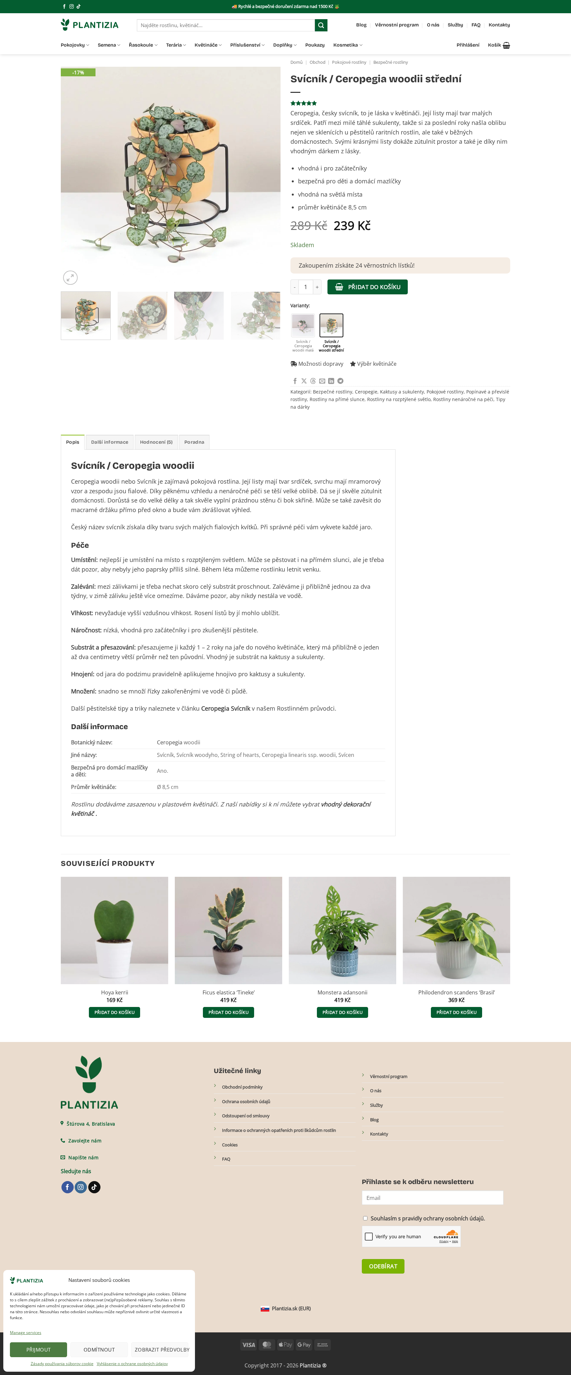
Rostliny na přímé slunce (337, 399)
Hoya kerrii (114, 992)
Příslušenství (245, 45)
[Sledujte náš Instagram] (71, 6)
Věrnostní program (397, 25)
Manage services (25, 1332)
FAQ (476, 25)
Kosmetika (345, 45)
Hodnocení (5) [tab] (156, 442)
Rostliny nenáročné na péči (463, 399)
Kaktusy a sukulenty (402, 392)
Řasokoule (141, 45)
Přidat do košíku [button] (114, 1012)
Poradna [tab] (194, 442)
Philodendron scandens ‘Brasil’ (456, 992)
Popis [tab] (72, 442)
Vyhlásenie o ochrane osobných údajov (132, 1363)
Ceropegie (366, 392)
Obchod (317, 62)
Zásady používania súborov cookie (62, 1363)
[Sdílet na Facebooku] (295, 381)
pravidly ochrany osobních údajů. (443, 1218)
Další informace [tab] (109, 442)
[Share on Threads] (313, 381)
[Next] (268, 177)
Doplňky (282, 45)
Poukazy (315, 45)
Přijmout (38, 1349)
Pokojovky (73, 45)
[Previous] (73, 177)
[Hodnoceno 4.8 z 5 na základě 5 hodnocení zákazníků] (400, 103)
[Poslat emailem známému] (322, 381)
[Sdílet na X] (304, 381)
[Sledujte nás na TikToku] (78, 6)
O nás (433, 25)
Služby (455, 25)
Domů (296, 62)
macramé (84, 510)
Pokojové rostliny (349, 62)
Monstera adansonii (342, 992)
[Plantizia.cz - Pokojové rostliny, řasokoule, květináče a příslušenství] (94, 24)
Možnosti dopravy (320, 363)
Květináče (206, 45)
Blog (361, 25)
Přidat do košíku (374, 287)
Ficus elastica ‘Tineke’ (229, 992)
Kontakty (499, 25)
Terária (174, 45)
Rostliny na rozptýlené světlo (399, 399)
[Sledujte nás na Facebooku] (64, 6)
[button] (499, 45)
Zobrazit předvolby (161, 1349)
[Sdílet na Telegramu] (340, 381)
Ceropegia (169, 742)
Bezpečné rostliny (390, 62)
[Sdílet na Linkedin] (331, 381)
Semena (107, 45)
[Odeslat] (321, 25)
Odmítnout (99, 1349)
